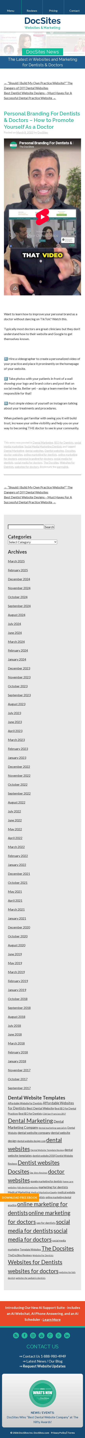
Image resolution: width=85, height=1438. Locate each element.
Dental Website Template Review (47, 1150)
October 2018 (17, 999)
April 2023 (15, 731)
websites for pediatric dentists (30, 1278)
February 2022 (18, 856)
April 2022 (15, 838)
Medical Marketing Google (44, 1192)
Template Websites (30, 1249)
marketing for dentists (53, 1187)
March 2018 (16, 1043)
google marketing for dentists (46, 1181)
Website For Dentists (42, 1255)
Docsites (70, 450)
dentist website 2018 (43, 1155)
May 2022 (15, 829)
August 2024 (16, 615)
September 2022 (19, 793)
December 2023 (19, 668)
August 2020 (16, 945)
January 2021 (17, 918)
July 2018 (14, 1025)
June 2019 (15, 954)
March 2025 (16, 561)
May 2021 (15, 891)
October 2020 (17, 936)
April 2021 (15, 900)
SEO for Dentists (63, 442)
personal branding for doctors (35, 458)
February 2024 (18, 650)
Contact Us (31, 1356)
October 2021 (17, 882)
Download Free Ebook (19, 1197)
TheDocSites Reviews (20, 1255)
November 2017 (19, 1070)
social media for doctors (28, 462)
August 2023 (16, 704)
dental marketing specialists (53, 1128)
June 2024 (15, 632)
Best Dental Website (40, 1108)
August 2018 (16, 1016)
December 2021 (19, 873)
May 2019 (15, 963)
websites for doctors (27, 466)
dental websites (34, 450)
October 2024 (17, 597)
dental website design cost (31, 1141)
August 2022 (16, 802)
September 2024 (19, 606)
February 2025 (18, 570)
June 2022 (15, 820)
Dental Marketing (43, 442)
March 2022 (16, 847)
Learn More (52, 1319)
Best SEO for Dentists (30, 1113)
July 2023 (14, 713)
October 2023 (17, 686)
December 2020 (19, 927)
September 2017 (19, 1088)
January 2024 (17, 659)
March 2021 (16, 909)
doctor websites (13, 454)
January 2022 (17, 864)
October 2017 (17, 1079)
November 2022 (19, 775)
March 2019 (16, 972)
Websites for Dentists (35, 1262)
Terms (71, 1432)
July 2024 (14, 624)
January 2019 (17, 990)
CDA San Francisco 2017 (54, 1113)
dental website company (34, 1132)
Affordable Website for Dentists (25, 1103)
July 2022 (14, 811)
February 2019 (18, 981)
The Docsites (51, 462)
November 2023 (19, 677)
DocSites (43, 132)
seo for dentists (46, 1222)
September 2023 (19, 695)
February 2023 (18, 748)
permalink (62, 466)
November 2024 (19, 588)
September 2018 (19, 1008)
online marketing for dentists (40, 454)
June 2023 (15, 722)
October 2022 (17, 784)
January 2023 (17, 757)
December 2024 (19, 579)
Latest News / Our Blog (44, 1361)
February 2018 (18, 1052)
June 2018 (15, 1034)
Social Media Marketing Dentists (43, 446)
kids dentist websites (27, 1187)
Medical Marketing (19, 1192)
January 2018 (17, 1061)
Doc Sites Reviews (38, 1172)
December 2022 (19, 766)
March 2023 (16, 740)
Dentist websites (54, 450)
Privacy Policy (58, 1432)
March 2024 (16, 641)
